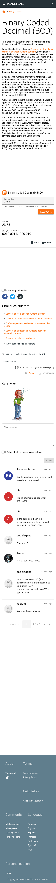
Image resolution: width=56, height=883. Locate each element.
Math (19, 11)
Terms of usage (30, 773)
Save (34, 242)
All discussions (12, 824)
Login (8, 873)
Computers (33, 354)
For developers (12, 837)
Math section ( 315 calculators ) (21, 343)
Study (11, 11)
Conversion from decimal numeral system (25, 314)
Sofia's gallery (12, 832)
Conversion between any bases (20, 338)
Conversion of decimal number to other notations (29, 318)
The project (10, 773)
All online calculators (33, 800)
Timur (31, 373)
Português (33, 841)
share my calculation (17, 290)
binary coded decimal (19, 354)
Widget (47, 242)
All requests (11, 828)
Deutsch (32, 824)
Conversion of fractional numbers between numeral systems (27, 50)
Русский (32, 845)
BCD (7, 354)
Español (31, 832)
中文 (30, 849)
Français (32, 837)
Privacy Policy (30, 777)
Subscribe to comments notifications (24, 452)
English (31, 828)
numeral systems (9, 362)
